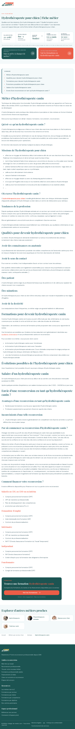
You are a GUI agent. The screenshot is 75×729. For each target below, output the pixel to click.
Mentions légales (36, 723)
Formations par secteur (9, 692)
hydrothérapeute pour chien (14, 198)
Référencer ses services (9, 712)
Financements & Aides (9, 675)
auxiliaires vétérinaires (9, 335)
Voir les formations (30, 593)
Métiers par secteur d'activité (16, 635)
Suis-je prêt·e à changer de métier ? (14, 55)
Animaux (29, 635)
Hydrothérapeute (14, 618)
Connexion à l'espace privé (10, 715)
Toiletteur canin (14, 626)
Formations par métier (9, 695)
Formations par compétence (11, 697)
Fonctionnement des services (40, 726)
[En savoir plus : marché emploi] (42, 36)
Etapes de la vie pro (8, 680)
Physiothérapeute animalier (38, 618)
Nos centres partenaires (9, 703)
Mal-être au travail (7, 664)
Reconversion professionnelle (11, 666)
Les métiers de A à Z (8, 689)
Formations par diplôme (9, 700)
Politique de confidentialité (54, 723)
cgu (44, 723)
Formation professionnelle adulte (12, 672)
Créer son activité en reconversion (13, 677)
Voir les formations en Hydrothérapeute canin (49, 54)
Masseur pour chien (64, 618)
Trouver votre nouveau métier (11, 669)
